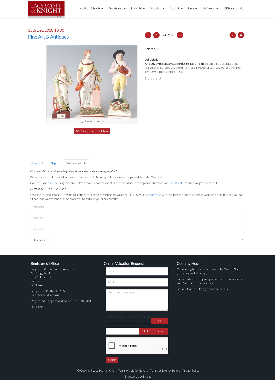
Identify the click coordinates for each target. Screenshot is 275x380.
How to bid (37, 163)
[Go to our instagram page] (182, 78)
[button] (242, 6)
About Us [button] (175, 8)
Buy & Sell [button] (137, 8)
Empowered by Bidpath (138, 376)
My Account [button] (209, 8)
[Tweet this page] (174, 78)
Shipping (55, 163)
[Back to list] (148, 35)
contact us (154, 194)
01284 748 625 (179, 183)
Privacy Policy (191, 370)
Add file (161, 321)
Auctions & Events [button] (90, 8)
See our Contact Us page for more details (202, 289)
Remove (161, 331)
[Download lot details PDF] (233, 35)
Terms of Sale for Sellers (165, 370)
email (51, 183)
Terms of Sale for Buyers (133, 370)
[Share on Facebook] (167, 78)
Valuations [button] (156, 8)
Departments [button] (116, 8)
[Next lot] (180, 35)
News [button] (191, 8)
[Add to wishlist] (241, 35)
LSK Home (229, 8)
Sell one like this (76, 163)
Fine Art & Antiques (48, 37)
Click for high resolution (94, 131)
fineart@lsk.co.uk (48, 295)
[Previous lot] (156, 35)
